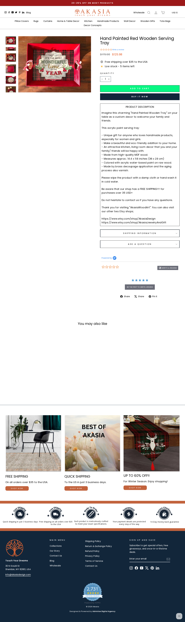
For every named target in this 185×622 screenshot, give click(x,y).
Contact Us (56, 555)
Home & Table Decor (68, 21)
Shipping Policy (93, 541)
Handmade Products (108, 21)
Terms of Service (94, 561)
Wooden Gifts (147, 21)
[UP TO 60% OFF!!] (152, 443)
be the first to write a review (140, 287)
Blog (28, 12)
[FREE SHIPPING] (33, 443)
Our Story (55, 550)
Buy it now (140, 96)
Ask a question (140, 244)
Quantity (107, 73)
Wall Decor (130, 21)
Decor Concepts (92, 25)
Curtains (47, 21)
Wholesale (139, 13)
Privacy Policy (92, 556)
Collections (56, 546)
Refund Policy (92, 551)
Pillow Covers (22, 21)
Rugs (35, 21)
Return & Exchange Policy (98, 546)
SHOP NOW (17, 488)
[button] (167, 268)
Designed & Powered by (92, 611)
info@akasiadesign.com (18, 574)
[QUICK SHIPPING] (92, 443)
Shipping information (139, 233)
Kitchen (88, 21)
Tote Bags (165, 21)
